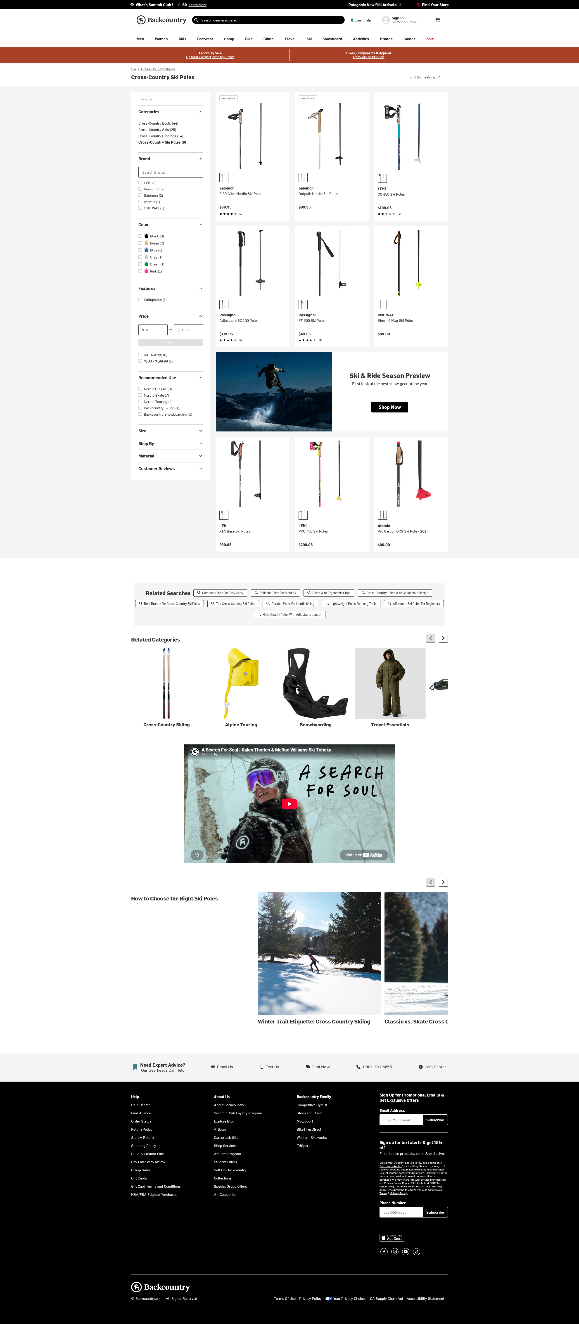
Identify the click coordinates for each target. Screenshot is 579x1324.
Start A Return (142, 1137)
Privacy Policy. (399, 1193)
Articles (220, 1129)
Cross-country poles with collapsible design (397, 593)
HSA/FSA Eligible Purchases (154, 1194)
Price (143, 316)
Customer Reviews (156, 468)
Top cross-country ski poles (235, 604)
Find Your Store (435, 4)
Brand (144, 158)
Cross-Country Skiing (158, 68)
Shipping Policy (143, 1145)
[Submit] (196, 20)
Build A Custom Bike (147, 1153)
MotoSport (305, 1121)
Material (146, 456)
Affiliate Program (227, 1153)
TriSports (304, 1145)
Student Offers (225, 1161)
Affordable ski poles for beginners (416, 604)
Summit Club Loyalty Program (238, 1113)
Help (135, 1096)
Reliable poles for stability (278, 593)
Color (143, 224)
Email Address (392, 1110)
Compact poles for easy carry (222, 593)
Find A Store (141, 1113)
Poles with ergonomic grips (331, 593)
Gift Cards (139, 1178)
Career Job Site (226, 1137)
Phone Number (393, 1202)
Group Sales (141, 1170)
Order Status (141, 1121)
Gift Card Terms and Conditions (156, 1186)
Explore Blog (224, 1121)
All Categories (225, 1194)
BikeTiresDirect (309, 1129)
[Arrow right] (443, 638)
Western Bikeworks (312, 1137)
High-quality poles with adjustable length (292, 614)
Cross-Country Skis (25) (157, 129)
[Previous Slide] (179, 4)
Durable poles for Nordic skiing (292, 604)
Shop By (146, 443)
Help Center (140, 1104)
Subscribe (435, 1119)
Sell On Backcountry (230, 1170)
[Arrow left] (430, 638)
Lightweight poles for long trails (354, 604)
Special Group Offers (230, 1186)
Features (147, 288)
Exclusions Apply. (391, 1166)
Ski (133, 68)
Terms (383, 1193)
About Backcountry (229, 1104)
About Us (222, 1096)
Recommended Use (157, 377)
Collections (223, 1178)
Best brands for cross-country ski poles (172, 604)
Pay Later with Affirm (148, 1161)
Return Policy (141, 1129)
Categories (148, 111)
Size (142, 430)
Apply (171, 342)
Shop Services (225, 1145)
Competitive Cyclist (312, 1104)
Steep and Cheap (310, 1113)
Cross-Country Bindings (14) (160, 135)
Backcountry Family (314, 1096)
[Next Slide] (400, 4)
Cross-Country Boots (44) (158, 123)
